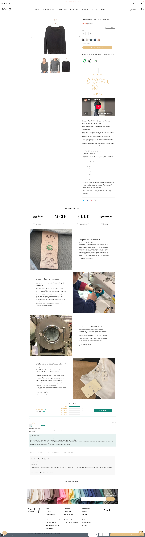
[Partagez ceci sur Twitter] (83, 200)
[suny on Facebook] (4, 3)
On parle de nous (68, 511)
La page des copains (69, 517)
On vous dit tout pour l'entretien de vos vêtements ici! (42, 472)
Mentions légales (86, 520)
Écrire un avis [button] (103, 410)
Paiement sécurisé (68, 453)
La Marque (48, 511)
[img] (32, 423)
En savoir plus (86, 344)
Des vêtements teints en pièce (90, 326)
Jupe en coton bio (50, 528)
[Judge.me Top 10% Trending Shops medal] (87, 87)
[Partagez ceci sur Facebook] (87, 200)
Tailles (32, 453)
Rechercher (84, 511)
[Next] (79, 37)
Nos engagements (50, 514)
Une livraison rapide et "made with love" (51, 363)
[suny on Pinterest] (9, 3)
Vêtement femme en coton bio (53, 520)
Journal (47, 517)
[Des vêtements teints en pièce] (51, 335)
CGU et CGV (85, 514)
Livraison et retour (53, 453)
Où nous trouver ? (68, 514)
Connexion (136, 3)
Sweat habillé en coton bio (52, 525)
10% (5, 533)
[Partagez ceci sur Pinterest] (91, 200)
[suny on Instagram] (6, 3)
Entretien (41, 453)
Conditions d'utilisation (69, 520)
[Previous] (31, 37)
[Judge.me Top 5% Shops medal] (102, 81)
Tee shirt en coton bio (51, 522)
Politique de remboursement (71, 522)
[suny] (7, 9)
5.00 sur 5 (46, 410)
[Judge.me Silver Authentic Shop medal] (87, 81)
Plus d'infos (41, 393)
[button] (38, 9)
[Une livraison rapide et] (94, 378)
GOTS (111, 143)
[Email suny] (1, 3)
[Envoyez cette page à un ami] (95, 200)
